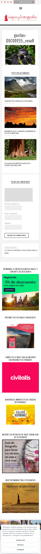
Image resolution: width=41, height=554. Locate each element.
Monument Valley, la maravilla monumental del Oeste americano (20, 132)
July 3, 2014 (9, 167)
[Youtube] (11, 2)
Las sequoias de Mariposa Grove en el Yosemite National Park (17, 164)
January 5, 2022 (10, 135)
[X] (5, 2)
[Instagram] (8, 2)
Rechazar (20, 545)
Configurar (20, 549)
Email (11, 213)
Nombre (12, 204)
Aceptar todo (20, 540)
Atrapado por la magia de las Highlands (19, 101)
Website (8, 223)
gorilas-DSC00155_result (20, 38)
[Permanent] (21, 97)
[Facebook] (2, 2)
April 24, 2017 (9, 103)
